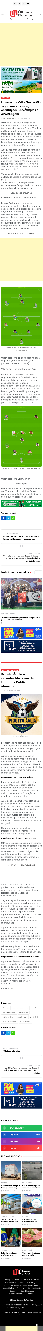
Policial (17, 1280)
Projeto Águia (34, 1017)
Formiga (4, 1183)
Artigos (34, 1283)
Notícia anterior (12, 534)
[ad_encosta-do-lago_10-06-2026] (21, 87)
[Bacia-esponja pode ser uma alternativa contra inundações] (32, 1170)
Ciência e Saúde (27, 1250)
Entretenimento (34, 1288)
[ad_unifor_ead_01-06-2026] (21, 633)
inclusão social (21, 1017)
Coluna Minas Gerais (30, 1285)
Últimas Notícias (10, 118)
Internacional (23, 1283)
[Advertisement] (21, 44)
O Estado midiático (11, 1051)
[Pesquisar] (41, 14)
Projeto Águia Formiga (9, 1021)
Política (4, 1250)
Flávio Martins (23, 1012)
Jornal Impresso (27, 1291)
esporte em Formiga (9, 1012)
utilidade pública (25, 1021)
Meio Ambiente (27, 1183)
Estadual (36, 1280)
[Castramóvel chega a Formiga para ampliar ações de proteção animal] (11, 1170)
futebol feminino (8, 1017)
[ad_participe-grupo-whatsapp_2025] (21, 503)
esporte (34, 1008)
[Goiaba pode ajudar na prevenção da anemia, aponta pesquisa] (32, 1237)
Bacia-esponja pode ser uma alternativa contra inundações (31, 1188)
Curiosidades (8, 1288)
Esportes (12, 614)
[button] (36, 572)
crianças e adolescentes (20, 1008)
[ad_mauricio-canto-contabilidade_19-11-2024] (21, 646)
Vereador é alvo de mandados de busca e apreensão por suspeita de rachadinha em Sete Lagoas (21, 558)
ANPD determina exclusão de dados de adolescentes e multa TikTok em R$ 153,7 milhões (22, 1070)
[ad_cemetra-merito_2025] (21, 73)
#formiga (6, 1008)
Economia (21, 1288)
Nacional (10, 1283)
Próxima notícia (31, 553)
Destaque (4, 614)
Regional (25, 1216)
